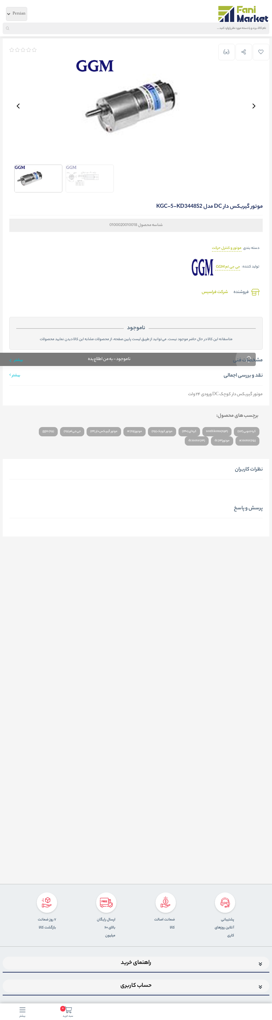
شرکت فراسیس (215, 292)
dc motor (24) (196, 440)
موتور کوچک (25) (162, 431)
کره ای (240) (189, 431)
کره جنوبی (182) (247, 431)
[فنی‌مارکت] (243, 14)
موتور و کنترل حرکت (226, 248)
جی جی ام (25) (72, 431)
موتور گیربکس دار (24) (103, 431)
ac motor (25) (247, 440)
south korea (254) (217, 431)
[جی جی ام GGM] (202, 267)
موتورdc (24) (222, 440)
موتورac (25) (134, 431)
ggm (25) (48, 431)
